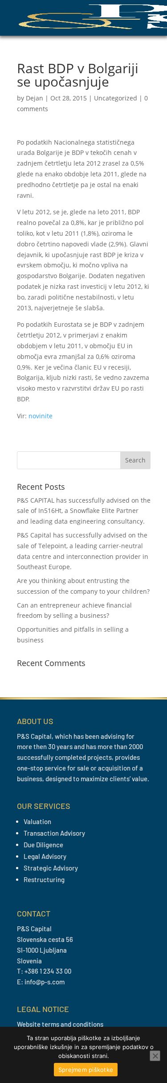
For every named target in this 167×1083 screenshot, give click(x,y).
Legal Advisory (45, 856)
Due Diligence (43, 845)
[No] (155, 1055)
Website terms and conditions (60, 1024)
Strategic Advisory (51, 868)
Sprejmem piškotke (85, 1069)
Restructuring (44, 879)
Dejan (34, 98)
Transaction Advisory (54, 833)
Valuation (37, 821)
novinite (41, 416)
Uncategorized (115, 98)
